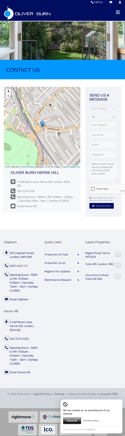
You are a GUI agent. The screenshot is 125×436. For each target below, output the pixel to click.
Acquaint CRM (109, 394)
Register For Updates (57, 271)
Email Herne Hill (27, 206)
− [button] (8, 96)
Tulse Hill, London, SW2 (99, 264)
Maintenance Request (58, 280)
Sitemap (60, 394)
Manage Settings (91, 420)
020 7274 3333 (26, 191)
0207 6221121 (19, 266)
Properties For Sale (56, 254)
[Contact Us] (120, 2)
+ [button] (8, 91)
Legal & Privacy (42, 394)
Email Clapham (19, 299)
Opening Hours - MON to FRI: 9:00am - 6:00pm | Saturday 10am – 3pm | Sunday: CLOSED (45, 198)
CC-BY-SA (49, 166)
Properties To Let (55, 263)
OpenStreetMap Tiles (71, 166)
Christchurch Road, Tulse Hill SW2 (97, 277)
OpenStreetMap (27, 166)
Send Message (103, 205)
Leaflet (7, 166)
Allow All (72, 420)
